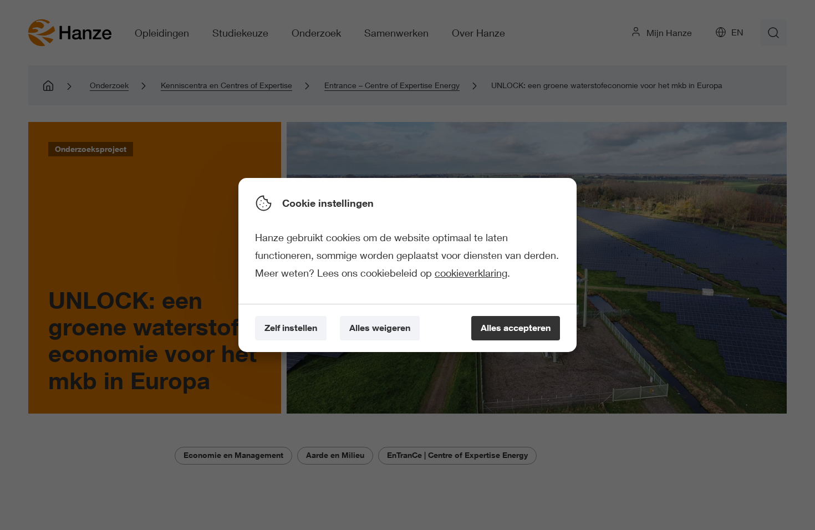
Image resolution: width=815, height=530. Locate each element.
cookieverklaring (471, 273)
